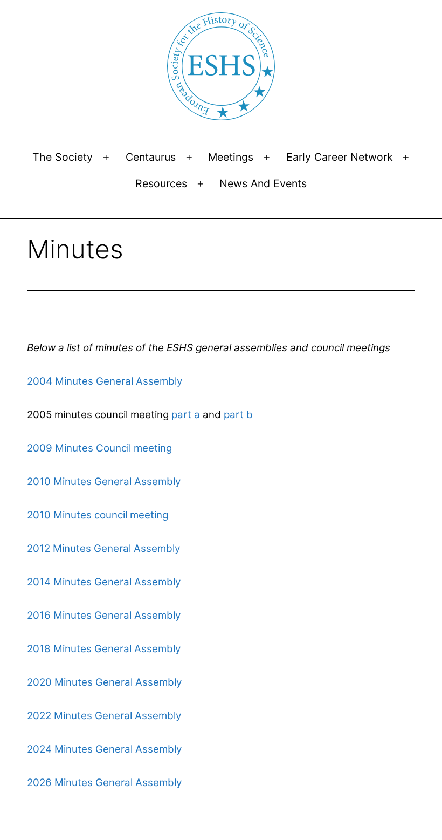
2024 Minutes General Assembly (104, 749)
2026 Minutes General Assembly (104, 782)
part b (237, 414)
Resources (161, 183)
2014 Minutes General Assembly (104, 582)
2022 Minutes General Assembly (104, 715)
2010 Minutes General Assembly (104, 481)
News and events (263, 183)
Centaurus (151, 157)
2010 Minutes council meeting (97, 515)
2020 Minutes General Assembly (104, 682)
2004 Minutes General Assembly (104, 381)
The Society (62, 157)
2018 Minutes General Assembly (104, 649)
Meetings (230, 157)
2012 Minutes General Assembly (103, 548)
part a (184, 414)
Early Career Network (339, 157)
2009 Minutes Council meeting (99, 448)
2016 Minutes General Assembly (104, 615)
